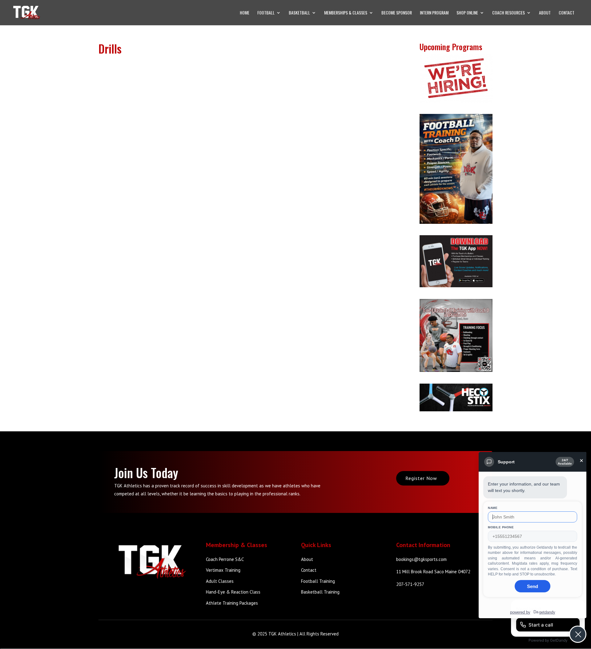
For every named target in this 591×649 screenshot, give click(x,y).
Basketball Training (320, 592)
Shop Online (467, 13)
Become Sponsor (396, 13)
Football (266, 13)
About (545, 13)
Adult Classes (220, 581)
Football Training (318, 581)
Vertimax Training (223, 570)
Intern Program (434, 13)
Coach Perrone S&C (225, 559)
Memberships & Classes (345, 13)
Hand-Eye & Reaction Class (233, 592)
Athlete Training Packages (232, 603)
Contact (566, 13)
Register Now (421, 478)
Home (244, 13)
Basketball (299, 13)
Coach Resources (508, 13)
